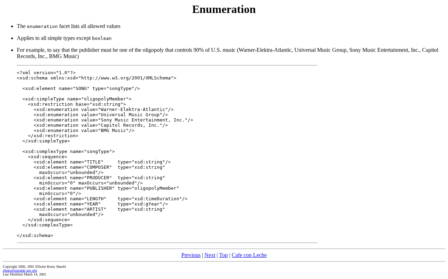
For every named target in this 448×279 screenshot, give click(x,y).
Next (209, 255)
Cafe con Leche (249, 255)
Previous (191, 255)
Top (223, 255)
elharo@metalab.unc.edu (20, 270)
